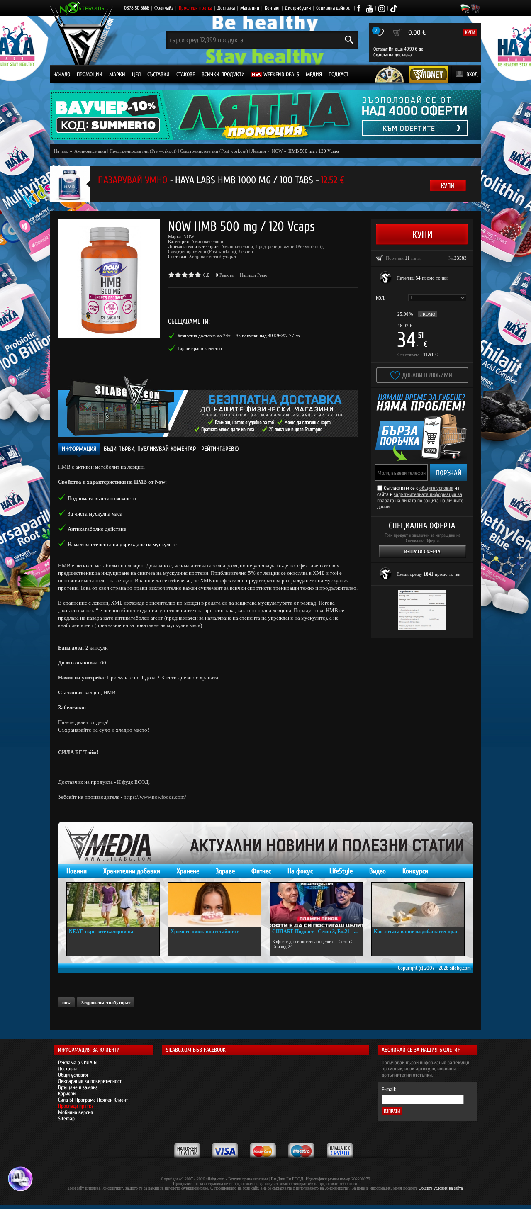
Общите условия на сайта (441, 1188)
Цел (136, 74)
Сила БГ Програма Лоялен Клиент (93, 1100)
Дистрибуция (298, 8)
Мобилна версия (75, 1112)
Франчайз (163, 8)
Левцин (258, 150)
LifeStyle (341, 871)
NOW (188, 236)
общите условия (436, 488)
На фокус (300, 871)
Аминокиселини (207, 241)
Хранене (188, 871)
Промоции (89, 74)
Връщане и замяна (78, 1087)
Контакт (272, 8)
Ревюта (226, 274)
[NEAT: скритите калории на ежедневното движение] (113, 905)
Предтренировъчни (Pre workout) (143, 150)
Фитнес (261, 871)
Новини (76, 871)
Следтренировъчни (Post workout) (214, 150)
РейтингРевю (220, 448)
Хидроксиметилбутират (212, 256)
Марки (117, 74)
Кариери (67, 1093)
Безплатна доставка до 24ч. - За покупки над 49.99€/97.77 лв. (239, 335)
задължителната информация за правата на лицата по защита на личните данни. (420, 500)
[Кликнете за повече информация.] (385, 278)
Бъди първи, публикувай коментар (150, 448)
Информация (79, 448)
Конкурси (415, 871)
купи (470, 32)
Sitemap (66, 1118)
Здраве (225, 871)
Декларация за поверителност (90, 1081)
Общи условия (73, 1075)
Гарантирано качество (200, 348)
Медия (314, 74)
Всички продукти (223, 74)
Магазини (249, 8)
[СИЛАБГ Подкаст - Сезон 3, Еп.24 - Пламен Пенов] (316, 905)
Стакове (185, 74)
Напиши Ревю (253, 274)
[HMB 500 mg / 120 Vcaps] (109, 278)
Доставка (226, 8)
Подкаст (338, 74)
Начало (61, 74)
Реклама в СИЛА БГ (78, 1062)
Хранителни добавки (131, 871)
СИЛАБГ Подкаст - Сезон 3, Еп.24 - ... (315, 931)
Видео (377, 871)
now (66, 1002)
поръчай (448, 473)
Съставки (158, 74)
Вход (472, 74)
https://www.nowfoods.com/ (155, 797)
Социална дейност (334, 8)
